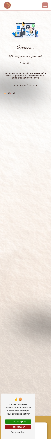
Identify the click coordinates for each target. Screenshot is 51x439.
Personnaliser (18, 432)
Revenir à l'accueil (25, 85)
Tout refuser (18, 426)
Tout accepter (18, 421)
